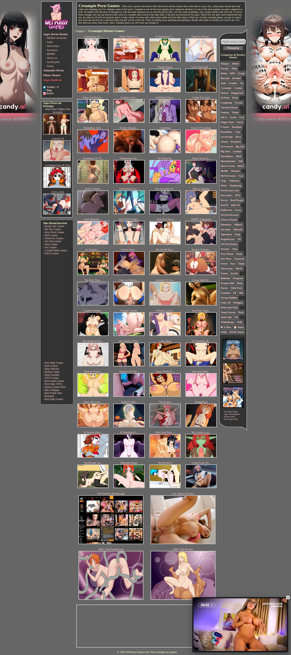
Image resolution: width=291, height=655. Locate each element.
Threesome (227, 268)
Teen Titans (227, 253)
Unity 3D (226, 302)
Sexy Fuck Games (54, 232)
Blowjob (225, 78)
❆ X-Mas (226, 327)
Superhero (226, 234)
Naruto (239, 102)
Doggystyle (237, 93)
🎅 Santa (239, 327)
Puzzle (224, 288)
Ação (50, 42)
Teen (234, 249)
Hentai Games (229, 416)
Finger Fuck (227, 122)
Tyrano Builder (229, 297)
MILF (240, 166)
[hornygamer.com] (233, 359)
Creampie (226, 88)
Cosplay (233, 83)
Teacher (225, 249)
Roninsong (235, 185)
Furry (240, 122)
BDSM (51, 54)
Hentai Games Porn (55, 387)
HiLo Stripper (52, 390)
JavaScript (227, 136)
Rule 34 (235, 205)
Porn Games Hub (231, 419)
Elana (241, 263)
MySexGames (228, 175)
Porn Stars (226, 195)
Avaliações (53, 62)
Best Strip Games (54, 399)
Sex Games (51, 247)
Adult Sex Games (53, 238)
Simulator (226, 224)
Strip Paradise (52, 374)
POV (237, 195)
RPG (232, 73)
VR (236, 317)
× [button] (288, 597)
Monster (235, 171)
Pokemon (234, 180)
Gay (241, 175)
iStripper (238, 302)
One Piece (226, 258)
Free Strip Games (54, 362)
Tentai (224, 263)
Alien (234, 68)
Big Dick (225, 151)
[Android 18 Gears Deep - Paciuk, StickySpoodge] (57, 160)
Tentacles (239, 258)
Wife (239, 322)
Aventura (52, 50)
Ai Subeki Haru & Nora (58, 165)
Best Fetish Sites (53, 393)
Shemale (238, 229)
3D (239, 239)
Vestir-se (52, 58)
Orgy (224, 180)
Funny (235, 112)
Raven (224, 200)
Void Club (226, 317)
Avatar (234, 273)
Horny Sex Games (54, 226)
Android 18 (58, 138)
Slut (241, 293)
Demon (225, 93)
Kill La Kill (58, 192)
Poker (224, 185)
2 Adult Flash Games (56, 250)
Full (240, 161)
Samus (224, 273)
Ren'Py (225, 205)
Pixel (241, 312)
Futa (237, 132)
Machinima (227, 156)
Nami (239, 253)
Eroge (241, 73)
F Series (225, 127)
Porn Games (51, 235)
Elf (234, 293)
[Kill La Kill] (57, 213)
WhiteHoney (227, 322)
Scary (238, 210)
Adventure (53, 46)
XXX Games (52, 253)
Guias (50, 66)
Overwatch (227, 146)
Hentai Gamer (52, 371)
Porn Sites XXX (53, 384)
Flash (235, 97)
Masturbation (228, 161)
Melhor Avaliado (57, 38)
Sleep (240, 283)
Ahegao (225, 63)
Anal (223, 83)
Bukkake (225, 278)
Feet (241, 117)
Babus (224, 73)
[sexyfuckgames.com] (233, 406)
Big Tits (240, 146)
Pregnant (238, 278)
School (224, 141)
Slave (238, 136)
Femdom (225, 293)
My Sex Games (53, 229)
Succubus (226, 229)
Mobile (224, 171)
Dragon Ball (227, 283)
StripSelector (228, 239)
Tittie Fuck (236, 288)
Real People (236, 200)
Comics (238, 88)
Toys (232, 263)
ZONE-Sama (237, 332)
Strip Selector (52, 368)
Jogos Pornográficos (232, 414)
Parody (225, 68)
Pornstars (49, 396)
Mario (239, 268)
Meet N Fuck (228, 166)
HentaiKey (227, 132)
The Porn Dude (53, 241)
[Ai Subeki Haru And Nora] (57, 187)
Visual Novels (228, 312)
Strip (237, 234)
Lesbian (237, 151)
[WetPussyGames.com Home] (56, 29)
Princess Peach (229, 219)
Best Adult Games (54, 380)
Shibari (238, 224)
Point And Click (229, 307)
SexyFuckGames (230, 214)
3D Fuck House (229, 244)
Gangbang (226, 102)
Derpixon (236, 141)
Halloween (226, 210)
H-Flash (225, 97)
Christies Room (229, 107)
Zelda (224, 332)
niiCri (224, 117)
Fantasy (225, 112)
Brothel (236, 78)
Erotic (233, 117)
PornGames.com (230, 190)
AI (241, 83)
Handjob (236, 127)
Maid (238, 156)
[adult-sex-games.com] (233, 382)
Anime (235, 63)
